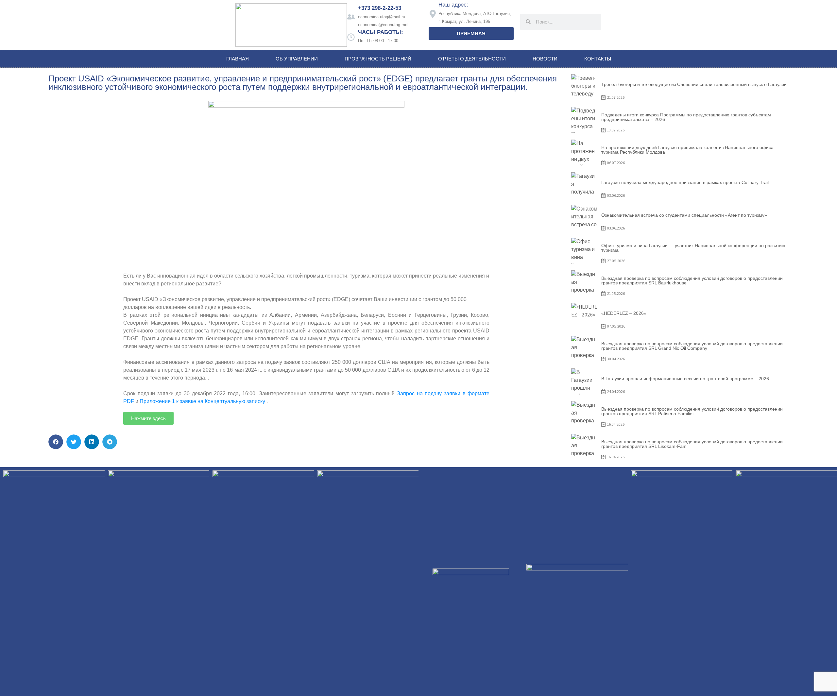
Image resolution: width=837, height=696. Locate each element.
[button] (55, 441)
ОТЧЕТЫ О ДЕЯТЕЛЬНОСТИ (472, 58)
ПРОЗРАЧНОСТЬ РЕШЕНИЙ (378, 58)
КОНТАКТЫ (597, 58)
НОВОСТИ (545, 58)
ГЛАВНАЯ (237, 58)
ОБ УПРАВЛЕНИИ (297, 58)
